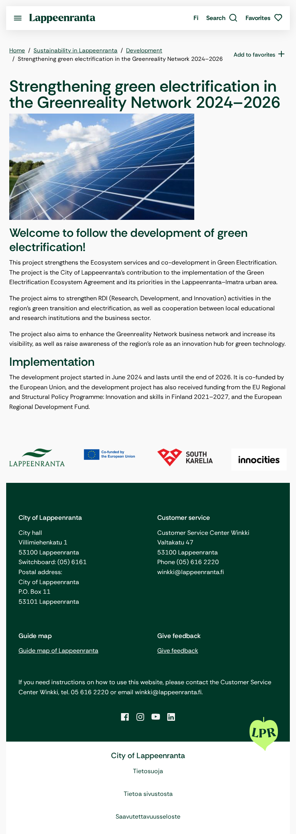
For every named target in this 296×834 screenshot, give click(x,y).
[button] (222, 18)
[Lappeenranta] (62, 18)
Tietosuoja (148, 771)
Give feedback (177, 650)
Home (17, 50)
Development (144, 50)
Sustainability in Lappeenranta (76, 50)
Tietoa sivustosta (148, 794)
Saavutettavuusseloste (148, 816)
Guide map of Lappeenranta (58, 650)
